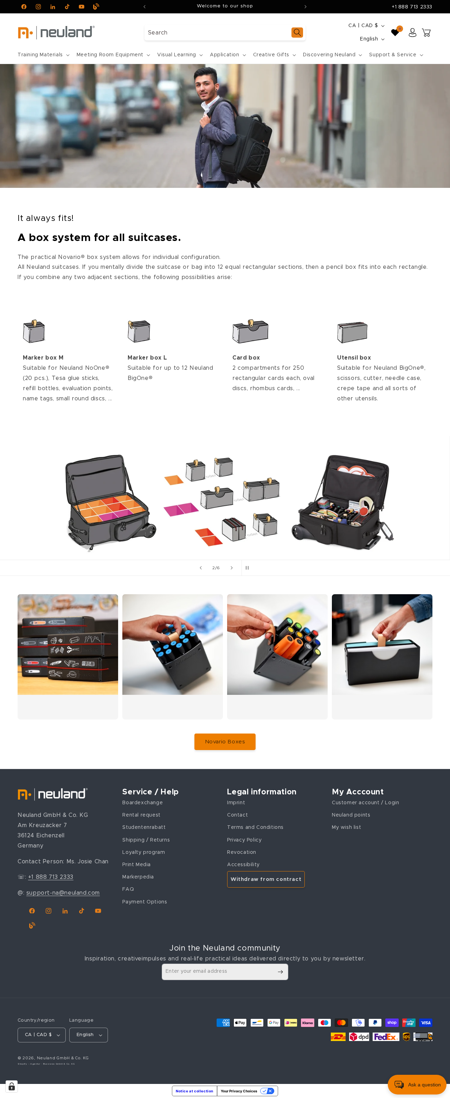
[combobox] (225, 32)
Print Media (136, 864)
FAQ (128, 889)
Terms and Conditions (255, 827)
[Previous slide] (200, 568)
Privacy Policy (244, 839)
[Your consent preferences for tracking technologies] (12, 1086)
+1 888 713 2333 (412, 7)
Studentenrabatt (144, 827)
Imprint (236, 802)
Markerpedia (138, 876)
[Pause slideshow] (249, 568)
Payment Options (144, 901)
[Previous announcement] (144, 6)
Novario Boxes (225, 741)
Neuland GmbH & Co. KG (63, 1058)
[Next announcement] (305, 6)
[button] (42, 54)
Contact (237, 814)
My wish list (346, 827)
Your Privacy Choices (239, 1091)
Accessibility (243, 864)
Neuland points (351, 814)
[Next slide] (231, 568)
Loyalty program (143, 852)
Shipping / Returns (146, 839)
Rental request (141, 814)
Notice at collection (194, 1091)
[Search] (297, 32)
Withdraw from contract (266, 879)
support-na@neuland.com (63, 892)
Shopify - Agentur (29, 1064)
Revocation (241, 852)
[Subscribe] (280, 972)
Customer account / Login (365, 802)
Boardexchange (142, 802)
